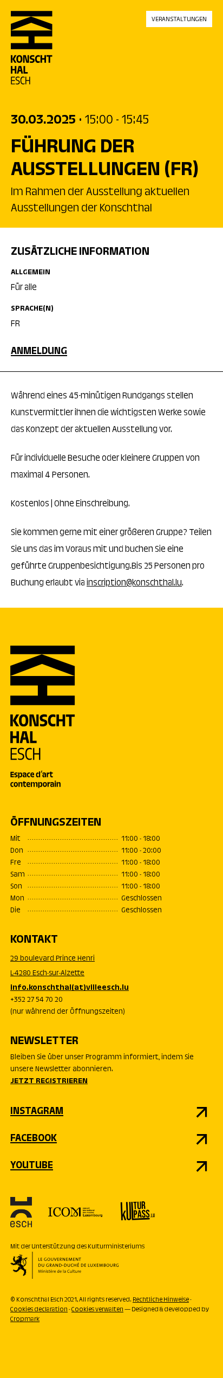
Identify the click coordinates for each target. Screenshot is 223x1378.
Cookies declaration (39, 1310)
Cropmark (25, 1319)
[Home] (32, 57)
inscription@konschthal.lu (134, 583)
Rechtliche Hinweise (161, 1300)
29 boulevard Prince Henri (52, 959)
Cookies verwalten (97, 1310)
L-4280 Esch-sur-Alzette (47, 973)
